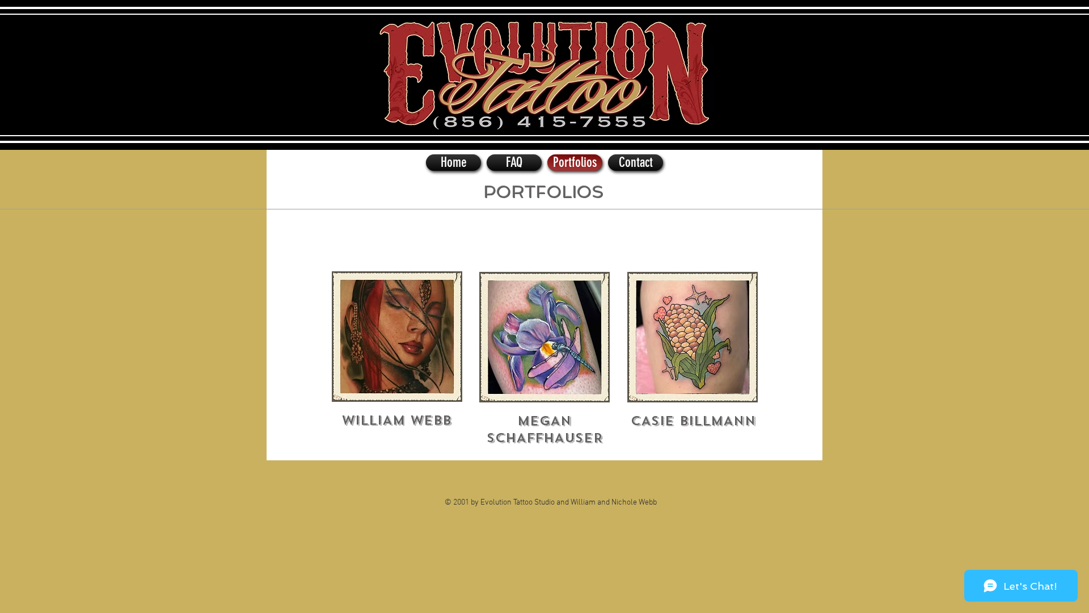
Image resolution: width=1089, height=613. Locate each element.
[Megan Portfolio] (544, 337)
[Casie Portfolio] (692, 337)
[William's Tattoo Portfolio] (397, 336)
